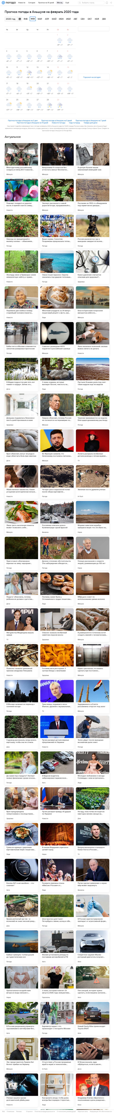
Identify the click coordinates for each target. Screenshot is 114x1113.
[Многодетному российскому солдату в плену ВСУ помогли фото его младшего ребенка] (21, 160)
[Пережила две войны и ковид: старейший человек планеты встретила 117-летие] (21, 303)
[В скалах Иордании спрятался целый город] (57, 840)
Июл (68, 19)
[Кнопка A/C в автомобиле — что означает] (21, 875)
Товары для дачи (90, 123)
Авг (75, 19)
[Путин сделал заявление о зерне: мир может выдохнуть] (92, 875)
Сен (82, 19)
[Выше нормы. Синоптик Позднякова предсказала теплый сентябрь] (57, 231)
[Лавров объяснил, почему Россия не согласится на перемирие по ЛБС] (57, 410)
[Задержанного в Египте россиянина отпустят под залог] (92, 696)
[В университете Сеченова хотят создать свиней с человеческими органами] (92, 625)
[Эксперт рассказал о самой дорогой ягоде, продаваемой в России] (57, 195)
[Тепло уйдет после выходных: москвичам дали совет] (92, 732)
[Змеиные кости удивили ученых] (92, 482)
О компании (10, 1111)
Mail (3, 1111)
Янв (25, 19)
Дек (104, 19)
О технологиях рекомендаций (66, 1111)
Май (54, 19)
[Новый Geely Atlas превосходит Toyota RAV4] (92, 1019)
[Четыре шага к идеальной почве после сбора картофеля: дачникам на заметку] (57, 482)
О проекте (29, 1111)
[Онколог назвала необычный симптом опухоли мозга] (57, 625)
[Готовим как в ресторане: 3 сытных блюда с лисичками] (57, 661)
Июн (61, 19)
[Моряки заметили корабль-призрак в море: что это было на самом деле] (92, 518)
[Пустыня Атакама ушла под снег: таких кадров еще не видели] (92, 374)
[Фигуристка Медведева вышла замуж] (21, 625)
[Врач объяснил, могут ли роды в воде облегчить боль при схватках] (21, 446)
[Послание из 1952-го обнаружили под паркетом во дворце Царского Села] (92, 195)
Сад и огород (74, 123)
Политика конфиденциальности (45, 1111)
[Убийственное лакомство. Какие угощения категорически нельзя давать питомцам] (21, 482)
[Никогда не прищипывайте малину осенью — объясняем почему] (21, 231)
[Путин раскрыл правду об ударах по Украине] (57, 804)
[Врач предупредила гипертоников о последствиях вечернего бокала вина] (21, 804)
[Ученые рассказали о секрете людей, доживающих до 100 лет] (92, 553)
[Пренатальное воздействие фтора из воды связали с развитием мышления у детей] (21, 983)
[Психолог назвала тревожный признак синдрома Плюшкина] (21, 661)
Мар (40, 19)
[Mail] (3, 2)
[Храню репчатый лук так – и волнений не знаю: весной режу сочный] (21, 911)
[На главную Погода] (10, 2)
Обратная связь (83, 1111)
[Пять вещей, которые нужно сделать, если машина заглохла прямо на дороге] (92, 983)
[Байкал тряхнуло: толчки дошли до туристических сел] (21, 947)
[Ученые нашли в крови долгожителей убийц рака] (21, 1090)
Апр (47, 19)
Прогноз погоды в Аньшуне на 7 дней (91, 120)
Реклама (19, 1111)
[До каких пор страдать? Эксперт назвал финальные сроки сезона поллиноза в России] (21, 768)
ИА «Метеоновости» (105, 1111)
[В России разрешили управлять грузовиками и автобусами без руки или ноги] (21, 1019)
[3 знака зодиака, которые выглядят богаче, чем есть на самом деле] (57, 374)
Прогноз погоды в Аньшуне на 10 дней (32, 123)
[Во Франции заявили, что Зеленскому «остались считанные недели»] (57, 446)
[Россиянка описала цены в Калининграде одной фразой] (57, 518)
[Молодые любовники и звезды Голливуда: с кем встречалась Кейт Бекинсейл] (92, 768)
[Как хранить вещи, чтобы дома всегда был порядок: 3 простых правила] (57, 1090)
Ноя (97, 19)
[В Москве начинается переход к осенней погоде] (21, 696)
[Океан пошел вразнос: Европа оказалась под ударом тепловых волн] (57, 267)
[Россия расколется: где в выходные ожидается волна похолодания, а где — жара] (92, 231)
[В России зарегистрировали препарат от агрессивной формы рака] (92, 911)
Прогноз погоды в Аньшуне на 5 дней (56, 120)
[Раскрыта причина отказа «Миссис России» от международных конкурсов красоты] (57, 875)
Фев (33, 19)
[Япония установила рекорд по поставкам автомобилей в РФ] (57, 947)
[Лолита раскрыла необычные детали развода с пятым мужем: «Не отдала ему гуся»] (92, 446)
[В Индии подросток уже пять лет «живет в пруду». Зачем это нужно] (21, 374)
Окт (90, 19)
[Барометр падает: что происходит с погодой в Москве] (57, 1019)
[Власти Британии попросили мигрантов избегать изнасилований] (92, 303)
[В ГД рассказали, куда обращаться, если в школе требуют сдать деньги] (92, 1054)
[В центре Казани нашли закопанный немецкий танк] (92, 160)
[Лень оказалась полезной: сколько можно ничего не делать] (92, 339)
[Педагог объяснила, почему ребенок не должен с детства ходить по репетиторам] (21, 589)
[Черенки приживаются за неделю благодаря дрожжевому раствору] (92, 410)
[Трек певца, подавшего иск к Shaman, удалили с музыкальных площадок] (57, 696)
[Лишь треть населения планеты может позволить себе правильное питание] (21, 518)
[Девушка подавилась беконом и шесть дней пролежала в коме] (21, 410)
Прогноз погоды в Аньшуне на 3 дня (23, 120)
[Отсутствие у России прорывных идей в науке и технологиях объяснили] (57, 1054)
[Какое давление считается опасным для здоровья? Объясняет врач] (92, 267)
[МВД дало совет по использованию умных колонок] (92, 589)
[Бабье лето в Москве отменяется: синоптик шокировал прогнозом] (21, 339)
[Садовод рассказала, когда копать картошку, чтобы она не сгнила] (21, 732)
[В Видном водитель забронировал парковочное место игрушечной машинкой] (57, 768)
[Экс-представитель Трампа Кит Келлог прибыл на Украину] (21, 1054)
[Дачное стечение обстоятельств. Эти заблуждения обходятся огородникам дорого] (57, 553)
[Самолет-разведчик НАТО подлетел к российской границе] (57, 339)
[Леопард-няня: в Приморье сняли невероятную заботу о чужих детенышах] (21, 267)
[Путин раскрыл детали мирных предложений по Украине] (57, 732)
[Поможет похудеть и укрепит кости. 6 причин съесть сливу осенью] (21, 195)
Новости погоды (58, 123)
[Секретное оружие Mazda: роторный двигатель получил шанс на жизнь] (92, 947)
